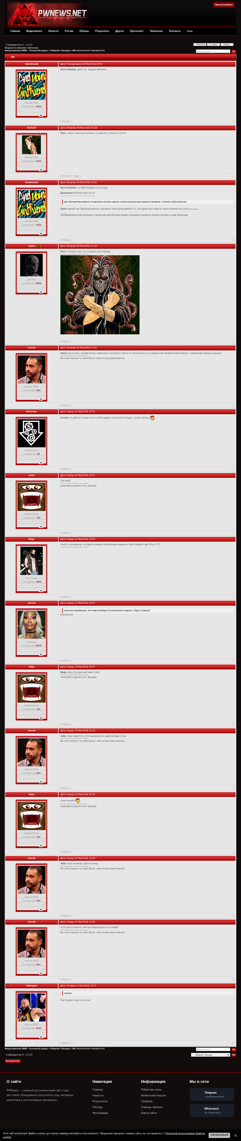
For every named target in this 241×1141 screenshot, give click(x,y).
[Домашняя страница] (77, 176)
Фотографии (100, 1112)
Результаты (102, 31)
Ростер (69, 31)
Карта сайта (149, 1112)
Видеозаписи (34, 31)
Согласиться (219, 1135)
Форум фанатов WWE (16, 50)
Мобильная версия (153, 1095)
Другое (119, 31)
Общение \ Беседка (60, 50)
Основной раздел (38, 50)
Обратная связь (151, 1089)
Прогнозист (137, 31)
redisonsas (32, 47)
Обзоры (84, 31)
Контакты (175, 31)
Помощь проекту (152, 1107)
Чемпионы (156, 31)
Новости (53, 31)
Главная (15, 31)
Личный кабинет (224, 4)
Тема (190, 31)
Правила (146, 1101)
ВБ (74, 50)
